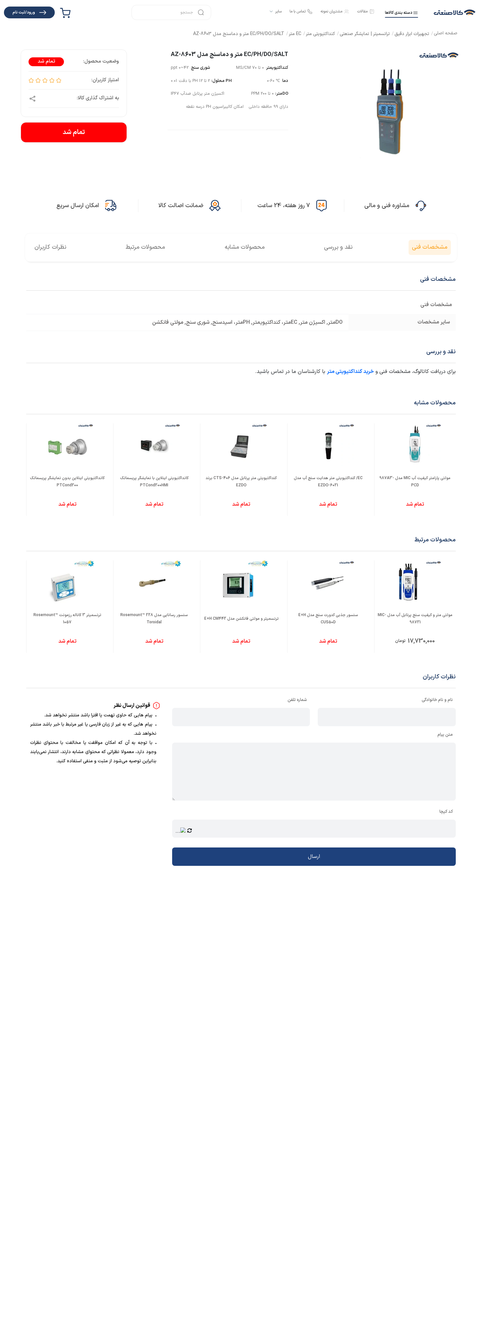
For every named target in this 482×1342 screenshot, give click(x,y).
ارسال (314, 857)
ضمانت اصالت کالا (180, 205)
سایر (278, 11)
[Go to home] (445, 33)
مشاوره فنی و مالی (386, 205)
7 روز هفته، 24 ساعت (283, 205)
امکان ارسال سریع (77, 205)
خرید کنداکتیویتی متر (350, 372)
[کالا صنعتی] (454, 12)
